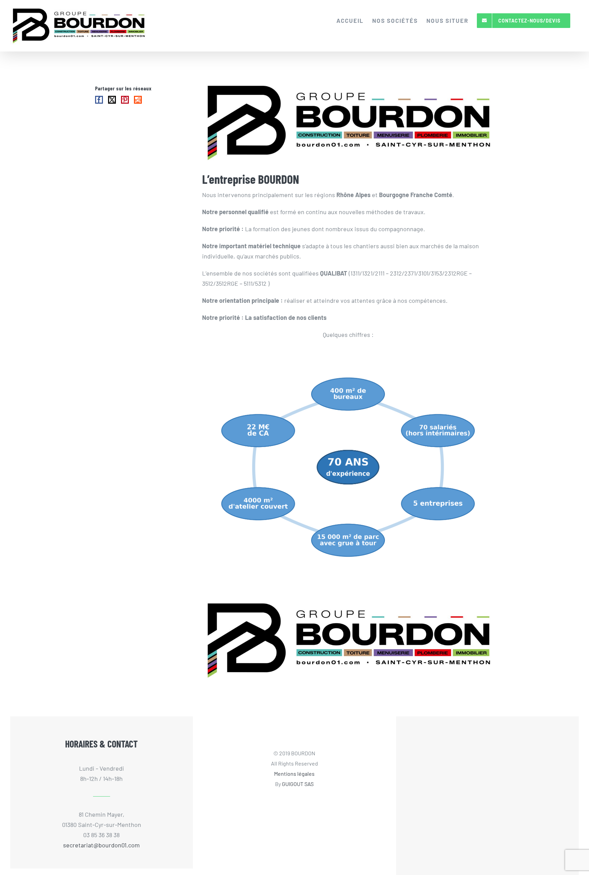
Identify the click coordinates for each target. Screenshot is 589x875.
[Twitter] (112, 100)
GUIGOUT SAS (298, 784)
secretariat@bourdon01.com (101, 845)
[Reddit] (138, 100)
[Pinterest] (125, 100)
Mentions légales (294, 773)
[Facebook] (99, 100)
